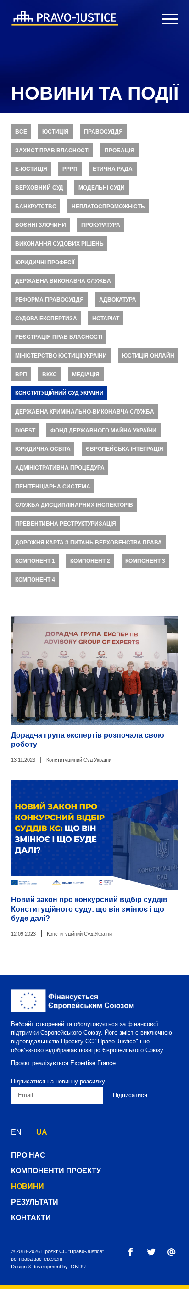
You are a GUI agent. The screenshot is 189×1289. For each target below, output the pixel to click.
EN (16, 1132)
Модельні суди (101, 188)
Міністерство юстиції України (61, 356)
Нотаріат (105, 318)
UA (41, 1132)
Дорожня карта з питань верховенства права (88, 542)
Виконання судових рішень (59, 244)
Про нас (28, 1155)
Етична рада (113, 169)
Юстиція (55, 132)
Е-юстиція (31, 169)
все (21, 132)
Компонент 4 (35, 580)
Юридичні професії (44, 262)
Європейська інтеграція (124, 449)
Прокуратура (100, 225)
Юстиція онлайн (148, 356)
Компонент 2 (90, 561)
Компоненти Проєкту (56, 1171)
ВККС (49, 374)
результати (34, 1202)
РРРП (70, 169)
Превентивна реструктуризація (65, 524)
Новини (27, 1186)
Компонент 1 (35, 561)
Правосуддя (103, 132)
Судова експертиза (46, 318)
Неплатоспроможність (108, 206)
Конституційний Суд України (59, 393)
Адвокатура (117, 300)
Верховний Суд (39, 188)
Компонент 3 (145, 561)
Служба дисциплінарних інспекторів (74, 505)
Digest (25, 430)
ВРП (21, 374)
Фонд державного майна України (103, 430)
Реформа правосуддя (49, 300)
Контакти (31, 1218)
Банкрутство (35, 206)
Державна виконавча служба (63, 281)
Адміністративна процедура (60, 468)
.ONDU (77, 1266)
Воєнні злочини (40, 225)
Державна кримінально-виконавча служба (84, 412)
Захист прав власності (52, 150)
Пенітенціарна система (52, 486)
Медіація (86, 374)
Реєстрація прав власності (58, 337)
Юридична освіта (43, 449)
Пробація (119, 150)
